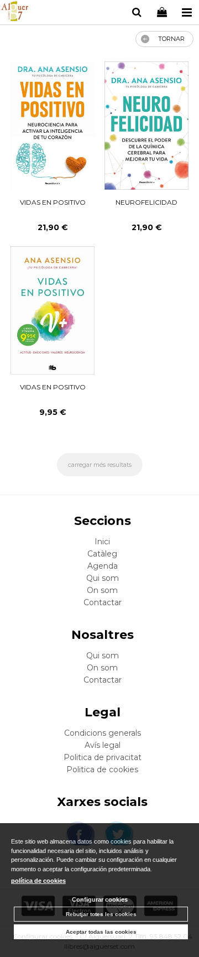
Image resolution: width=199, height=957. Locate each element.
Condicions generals (102, 733)
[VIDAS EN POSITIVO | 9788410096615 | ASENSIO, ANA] (53, 125)
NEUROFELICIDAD (146, 202)
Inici (102, 542)
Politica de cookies (102, 769)
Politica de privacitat (103, 757)
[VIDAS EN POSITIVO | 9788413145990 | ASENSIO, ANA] (53, 310)
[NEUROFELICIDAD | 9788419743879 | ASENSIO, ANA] (146, 125)
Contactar (102, 602)
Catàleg (102, 554)
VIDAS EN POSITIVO (53, 202)
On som (102, 590)
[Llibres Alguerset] (14, 12)
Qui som (102, 578)
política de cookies (38, 880)
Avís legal (103, 745)
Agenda (102, 566)
